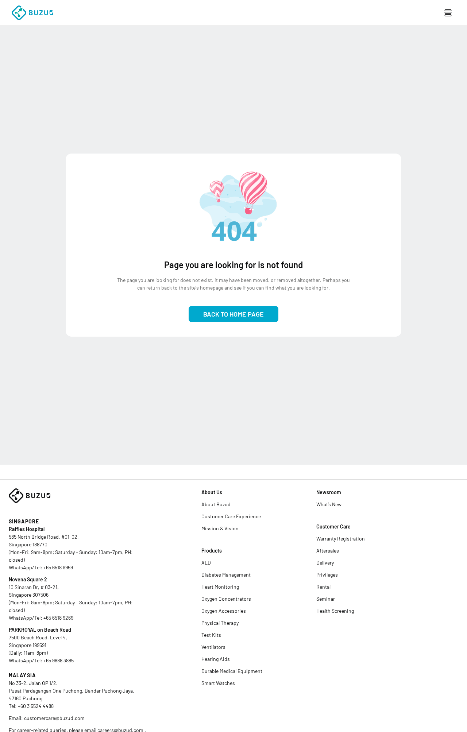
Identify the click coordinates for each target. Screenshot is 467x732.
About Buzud (216, 504)
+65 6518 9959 (58, 567)
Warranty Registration (340, 538)
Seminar (325, 599)
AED (206, 562)
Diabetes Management (226, 575)
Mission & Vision (220, 528)
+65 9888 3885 (58, 660)
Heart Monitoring (220, 587)
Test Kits (211, 635)
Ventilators (213, 647)
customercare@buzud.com (54, 718)
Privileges (327, 575)
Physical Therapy (220, 623)
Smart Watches (218, 683)
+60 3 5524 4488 (36, 706)
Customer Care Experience (231, 516)
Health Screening (335, 611)
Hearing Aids (215, 659)
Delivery (325, 562)
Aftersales (327, 550)
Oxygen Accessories (223, 611)
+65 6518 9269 (58, 618)
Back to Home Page (233, 314)
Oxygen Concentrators (226, 599)
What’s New (328, 504)
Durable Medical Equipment (231, 671)
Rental (323, 587)
